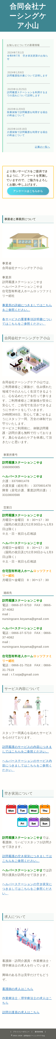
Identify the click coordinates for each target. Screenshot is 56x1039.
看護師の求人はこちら (17, 989)
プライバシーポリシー (21, 1032)
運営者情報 (39, 1032)
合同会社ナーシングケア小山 (28, 15)
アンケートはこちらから (28, 190)
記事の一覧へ (42, 147)
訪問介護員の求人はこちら (21, 1012)
